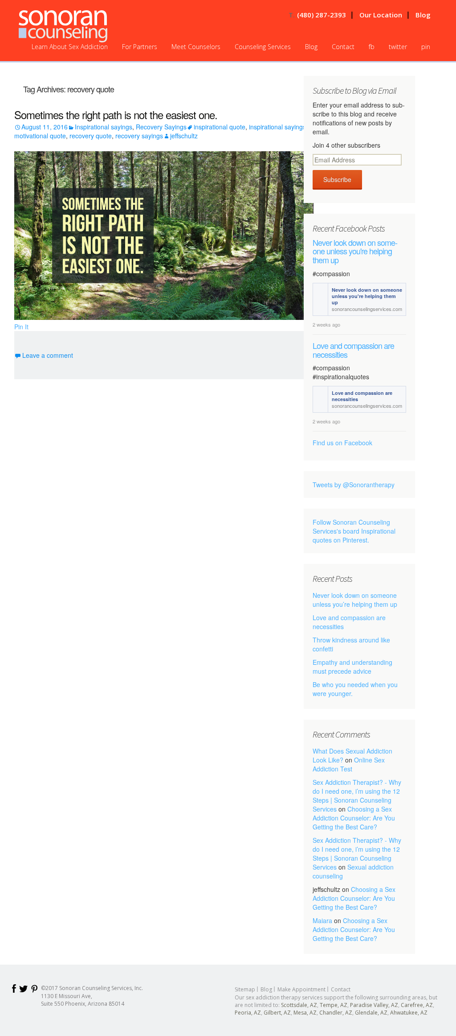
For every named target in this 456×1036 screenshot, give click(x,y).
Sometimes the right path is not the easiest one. (115, 114)
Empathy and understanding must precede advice (352, 666)
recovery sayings (139, 135)
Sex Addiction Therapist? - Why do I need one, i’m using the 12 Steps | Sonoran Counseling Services (357, 795)
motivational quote (40, 135)
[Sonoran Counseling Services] (63, 26)
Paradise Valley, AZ (374, 1005)
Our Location (380, 14)
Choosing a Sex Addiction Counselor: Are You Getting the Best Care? (354, 817)
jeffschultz (184, 135)
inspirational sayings (277, 126)
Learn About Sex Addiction (70, 46)
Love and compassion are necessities (353, 350)
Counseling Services (263, 46)
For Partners (139, 46)
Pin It (21, 326)
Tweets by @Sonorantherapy (354, 484)
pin (425, 46)
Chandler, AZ (335, 1012)
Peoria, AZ (248, 1012)
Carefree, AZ (417, 1005)
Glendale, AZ (371, 1012)
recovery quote (90, 135)
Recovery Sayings (161, 126)
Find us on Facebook (342, 442)
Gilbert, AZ (277, 1012)
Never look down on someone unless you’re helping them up (355, 600)
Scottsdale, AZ (299, 1005)
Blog (423, 14)
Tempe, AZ (333, 1005)
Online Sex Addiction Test (349, 764)
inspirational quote (219, 126)
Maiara (322, 920)
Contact (343, 46)
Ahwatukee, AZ (409, 1012)
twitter (398, 46)
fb (372, 46)
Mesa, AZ (305, 1012)
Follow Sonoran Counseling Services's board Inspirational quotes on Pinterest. (354, 531)
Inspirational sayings (103, 126)
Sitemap (245, 989)
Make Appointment (301, 989)
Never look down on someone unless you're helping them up (355, 251)
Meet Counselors (195, 46)
